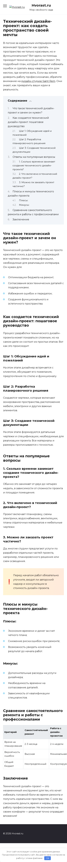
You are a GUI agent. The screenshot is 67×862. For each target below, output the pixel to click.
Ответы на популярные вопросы (34, 156)
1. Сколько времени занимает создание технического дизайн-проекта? (33, 165)
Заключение (21, 219)
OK (47, 858)
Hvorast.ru (41, 5)
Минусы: (24, 205)
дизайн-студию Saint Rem (38, 81)
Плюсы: (23, 200)
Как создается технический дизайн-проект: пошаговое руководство (28, 122)
